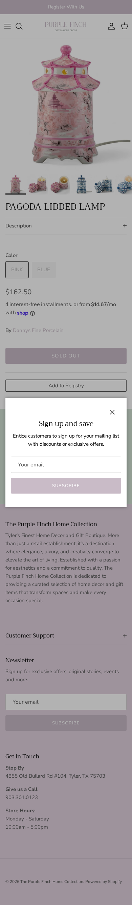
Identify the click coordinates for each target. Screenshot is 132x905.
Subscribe (66, 486)
